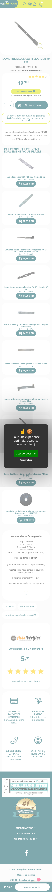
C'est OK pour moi (26, 453)
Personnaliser (26, 460)
